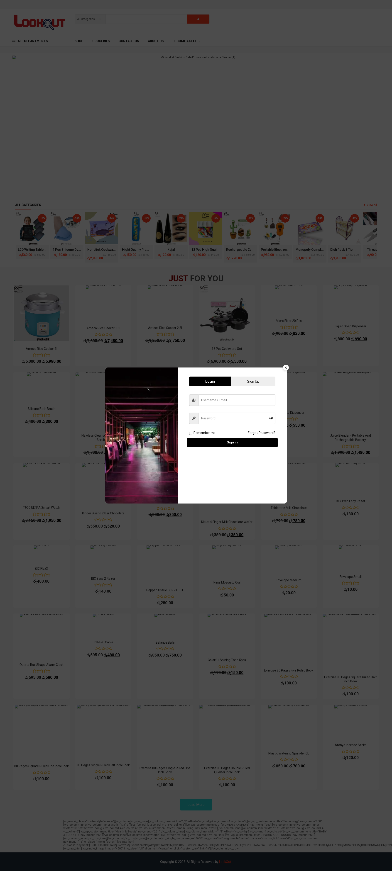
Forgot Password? (261, 433)
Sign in (232, 442)
